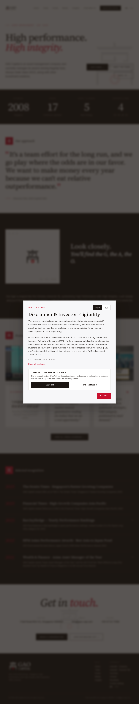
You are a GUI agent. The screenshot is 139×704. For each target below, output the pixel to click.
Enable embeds (89, 385)
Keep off (49, 385)
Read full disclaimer (37, 364)
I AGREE (104, 396)
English (97, 308)
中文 (106, 308)
